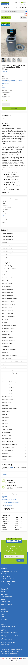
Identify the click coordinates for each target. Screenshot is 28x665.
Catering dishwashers (7, 450)
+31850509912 (21, 7)
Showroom (6, 7)
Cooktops (4, 274)
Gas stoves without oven (8, 316)
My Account (4, 611)
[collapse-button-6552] (25, 456)
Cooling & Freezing (7, 435)
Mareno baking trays (7, 337)
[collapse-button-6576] (25, 438)
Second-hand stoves (7, 379)
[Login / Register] (16, 3)
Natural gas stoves (7, 343)
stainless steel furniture (8, 447)
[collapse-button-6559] (25, 432)
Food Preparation (6, 438)
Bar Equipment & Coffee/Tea (9, 80)
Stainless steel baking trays (9, 382)
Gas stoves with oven (7, 313)
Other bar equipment (14, 81)
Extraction (5, 453)
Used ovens (5, 405)
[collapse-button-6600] (25, 453)
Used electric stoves (7, 399)
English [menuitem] (16, 658)
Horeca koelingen (6, 584)
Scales (4, 367)
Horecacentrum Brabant (13, 651)
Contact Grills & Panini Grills (9, 268)
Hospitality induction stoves (9, 325)
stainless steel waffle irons (9, 390)
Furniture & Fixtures (7, 456)
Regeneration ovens (7, 364)
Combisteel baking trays (8, 266)
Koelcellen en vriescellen (8, 579)
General (4, 459)
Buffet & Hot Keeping (7, 441)
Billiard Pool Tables (7, 245)
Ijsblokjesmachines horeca (9, 571)
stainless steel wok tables (8, 393)
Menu (24, 17)
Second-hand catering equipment (11, 373)
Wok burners (5, 417)
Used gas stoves (6, 402)
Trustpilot (5, 474)
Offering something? (7, 596)
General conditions (16, 649)
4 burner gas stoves (7, 236)
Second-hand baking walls (9, 370)
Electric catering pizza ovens (9, 298)
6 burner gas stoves (7, 239)
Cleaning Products (7, 263)
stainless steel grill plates (8, 387)
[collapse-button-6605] (25, 441)
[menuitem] (26, 11)
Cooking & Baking (6, 432)
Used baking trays (7, 396)
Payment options (6, 601)
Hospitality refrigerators (8, 328)
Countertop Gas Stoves (8, 277)
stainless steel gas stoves (8, 384)
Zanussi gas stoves (7, 429)
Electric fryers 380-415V (8, 304)
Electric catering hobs (7, 295)
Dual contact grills (7, 286)
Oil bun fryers (5, 346)
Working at (4, 594)
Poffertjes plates (6, 358)
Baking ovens (5, 242)
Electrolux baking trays (8, 310)
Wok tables (5, 426)
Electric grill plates (7, 307)
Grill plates (5, 319)
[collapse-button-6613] (25, 447)
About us (3, 591)
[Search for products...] (2, 11)
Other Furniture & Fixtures (8, 349)
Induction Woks (6, 334)
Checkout (4, 619)
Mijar (3, 87)
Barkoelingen (5, 574)
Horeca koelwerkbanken (8, 581)
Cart (2, 616)
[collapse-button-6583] (25, 435)
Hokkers (4, 322)
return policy (10, 467)
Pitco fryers (5, 352)
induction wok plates (7, 331)
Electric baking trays (7, 289)
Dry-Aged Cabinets (7, 283)
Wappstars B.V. (14, 653)
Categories (6, 17)
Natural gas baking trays (8, 340)
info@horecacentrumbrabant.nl (12, 502)
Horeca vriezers (5, 576)
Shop (2, 614)
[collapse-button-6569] (25, 444)
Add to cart (14, 108)
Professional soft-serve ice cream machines (13, 361)
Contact (3, 599)
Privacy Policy (5, 649)
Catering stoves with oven (9, 257)
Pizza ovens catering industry (10, 355)
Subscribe (20, 560)
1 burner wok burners (7, 233)
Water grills (5, 414)
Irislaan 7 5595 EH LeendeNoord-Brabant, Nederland (9, 498)
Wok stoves (5, 423)
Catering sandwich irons (8, 254)
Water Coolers (5, 411)
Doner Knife (5, 280)
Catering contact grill (7, 248)
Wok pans (4, 420)
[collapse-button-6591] (25, 450)
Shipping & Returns (6, 604)
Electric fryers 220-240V (8, 301)
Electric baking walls (7, 292)
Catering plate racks (7, 251)
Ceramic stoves (6, 260)
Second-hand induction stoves (10, 376)
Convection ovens (7, 271)
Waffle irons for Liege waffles (9, 408)
